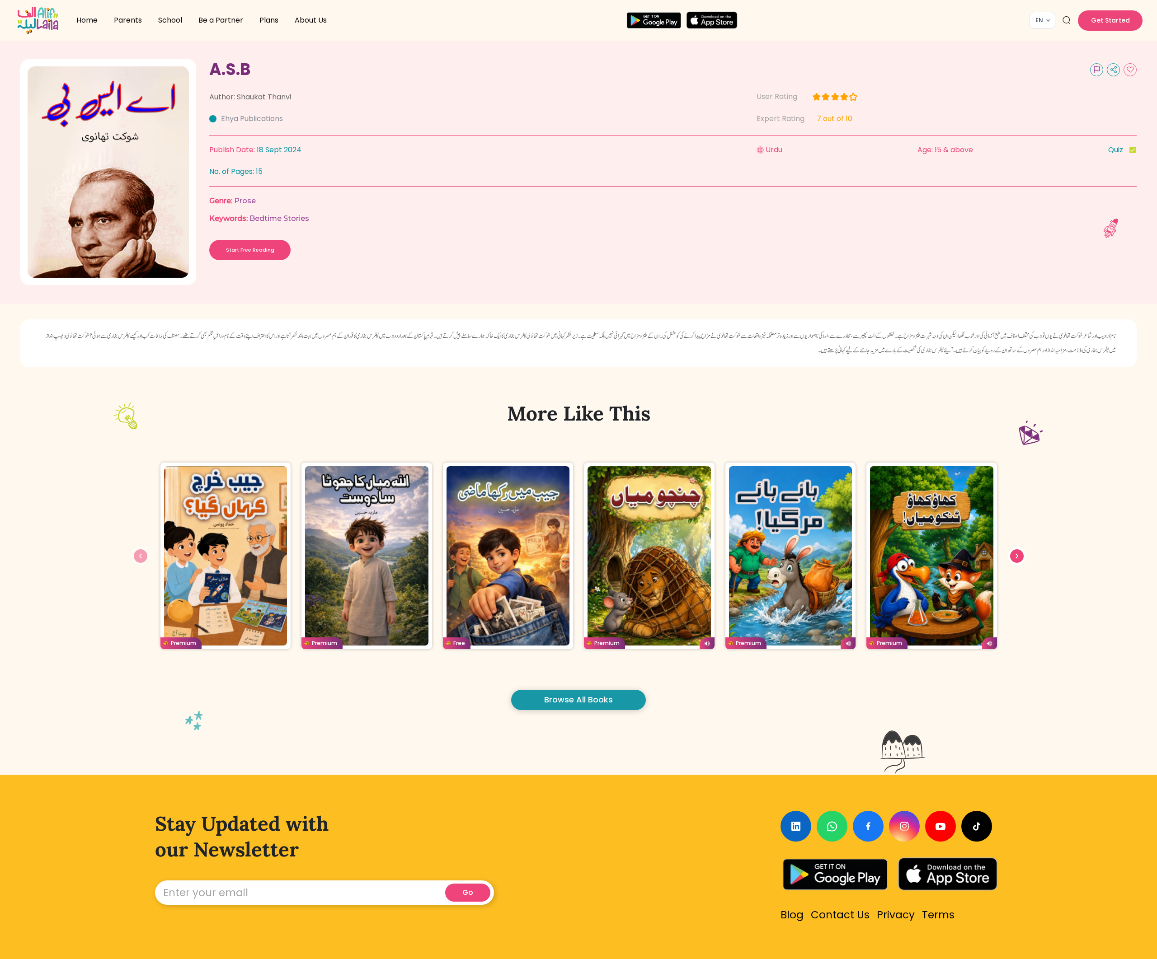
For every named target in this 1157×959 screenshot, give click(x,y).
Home (87, 20)
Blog (792, 915)
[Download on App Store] (947, 874)
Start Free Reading (250, 249)
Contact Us (840, 915)
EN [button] (1039, 20)
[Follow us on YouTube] (940, 826)
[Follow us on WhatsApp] (832, 826)
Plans (268, 20)
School (170, 20)
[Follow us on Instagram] (904, 826)
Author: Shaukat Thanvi (250, 97)
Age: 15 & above (945, 150)
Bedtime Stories (279, 218)
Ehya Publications (252, 118)
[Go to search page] (1067, 20)
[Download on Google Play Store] (835, 874)
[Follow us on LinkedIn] (796, 826)
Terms (938, 915)
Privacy (896, 915)
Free (459, 643)
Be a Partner (220, 20)
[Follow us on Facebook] (868, 826)
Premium (183, 643)
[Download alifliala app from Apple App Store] (712, 20)
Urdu (774, 150)
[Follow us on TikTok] (976, 826)
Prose (245, 200)
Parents (128, 20)
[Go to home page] (38, 20)
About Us (311, 20)
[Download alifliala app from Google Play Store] (654, 20)
